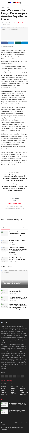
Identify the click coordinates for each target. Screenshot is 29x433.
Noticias (7, 7)
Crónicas (3, 388)
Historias (13, 384)
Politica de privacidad (20, 422)
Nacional (13, 396)
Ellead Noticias (8, 427)
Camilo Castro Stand (19, 22)
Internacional (14, 386)
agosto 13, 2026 (13, 300)
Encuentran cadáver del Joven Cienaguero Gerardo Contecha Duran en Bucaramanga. (17, 233)
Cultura (3, 390)
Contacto (3, 424)
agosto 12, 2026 (13, 311)
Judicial (13, 388)
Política (22, 386)
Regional (22, 388)
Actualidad (4, 384)
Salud (21, 390)
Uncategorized (24, 392)
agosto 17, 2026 (6, 285)
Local (12, 390)
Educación (4, 394)
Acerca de (3, 422)
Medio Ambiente (13, 393)
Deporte (3, 392)
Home (2, 7)
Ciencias (3, 386)
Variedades (23, 394)
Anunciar (11, 422)
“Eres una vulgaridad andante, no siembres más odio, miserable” (11, 283)
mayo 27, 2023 (6, 24)
